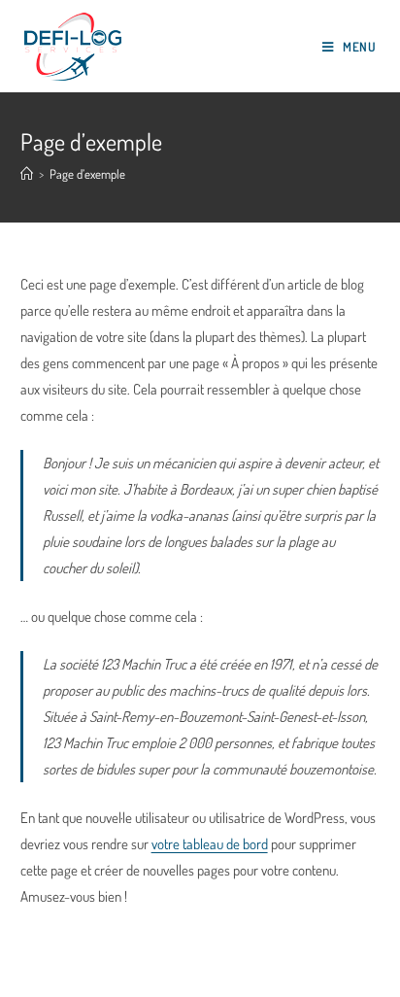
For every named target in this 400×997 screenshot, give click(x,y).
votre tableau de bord (209, 844)
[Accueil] (26, 174)
